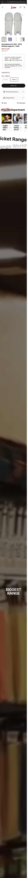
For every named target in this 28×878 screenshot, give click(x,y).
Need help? (22, 103)
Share (5, 103)
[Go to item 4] (22, 39)
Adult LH (14, 79)
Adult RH (5, 79)
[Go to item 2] (10, 39)
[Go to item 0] (4, 39)
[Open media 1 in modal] (22, 15)
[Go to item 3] (16, 39)
